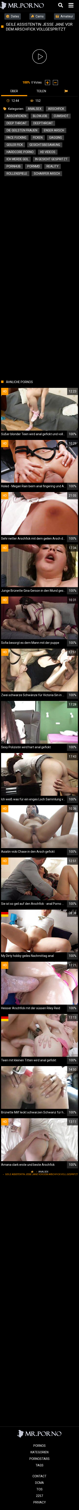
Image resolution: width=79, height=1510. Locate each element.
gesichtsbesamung (44, 145)
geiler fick (15, 145)
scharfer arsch (47, 173)
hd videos (47, 152)
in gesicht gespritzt (51, 159)
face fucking (16, 137)
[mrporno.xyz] (22, 5)
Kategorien (39, 1452)
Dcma (39, 1482)
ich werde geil (18, 159)
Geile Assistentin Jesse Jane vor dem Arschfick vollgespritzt (41, 1174)
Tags (39, 1465)
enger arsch (54, 130)
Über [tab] (14, 91)
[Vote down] (55, 82)
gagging (55, 137)
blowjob (40, 116)
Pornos (39, 1445)
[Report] (66, 91)
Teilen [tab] (41, 91)
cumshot (61, 116)
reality (53, 166)
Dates (14, 16)
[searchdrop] (61, 5)
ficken (38, 137)
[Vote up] (47, 82)
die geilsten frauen (22, 130)
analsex (34, 109)
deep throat (17, 123)
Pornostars (39, 1459)
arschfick (56, 109)
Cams (39, 16)
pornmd (33, 166)
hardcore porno (20, 152)
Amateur (66, 16)
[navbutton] (71, 5)
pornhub (14, 166)
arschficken (16, 116)
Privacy (39, 1502)
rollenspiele (17, 173)
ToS (39, 1489)
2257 (39, 1496)
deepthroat (43, 123)
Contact (39, 1476)
